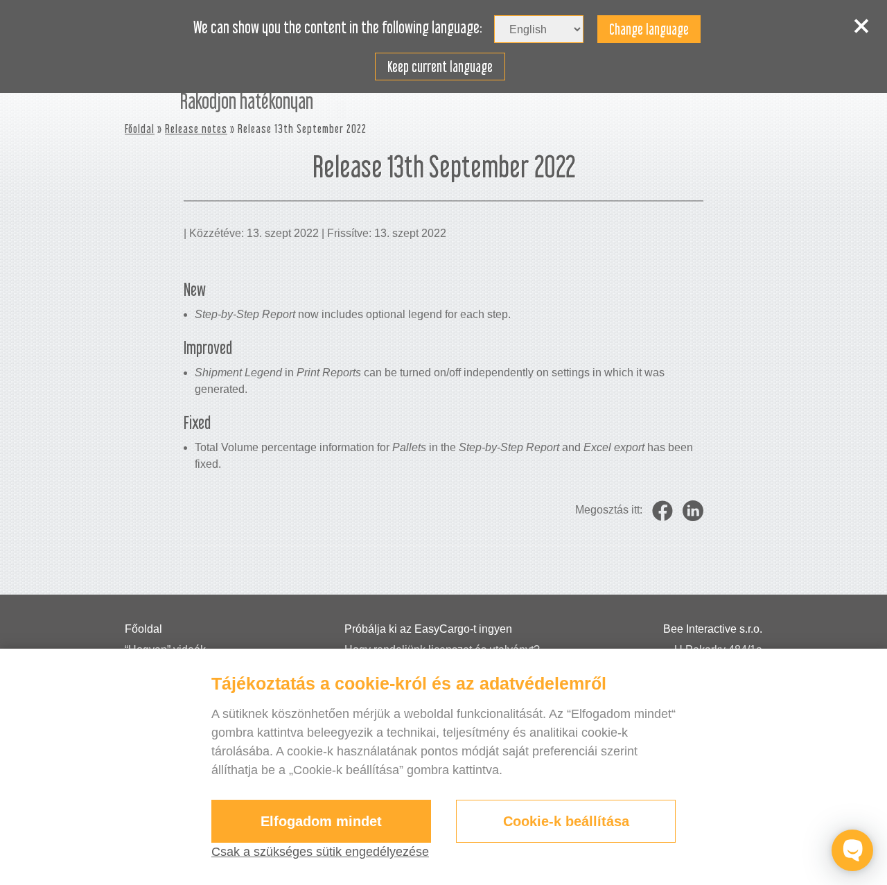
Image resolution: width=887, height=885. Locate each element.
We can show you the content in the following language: (337, 27)
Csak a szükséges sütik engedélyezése (320, 852)
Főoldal (140, 128)
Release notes (196, 128)
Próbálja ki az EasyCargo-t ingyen (428, 629)
